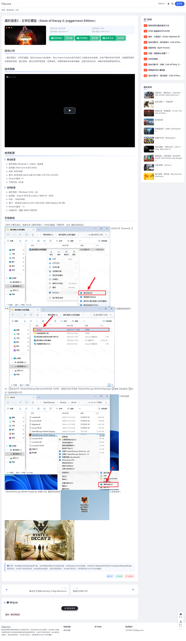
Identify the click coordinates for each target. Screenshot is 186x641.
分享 (111, 576)
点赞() (130, 576)
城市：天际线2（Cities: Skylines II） (164, 36)
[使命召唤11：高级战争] (149, 104)
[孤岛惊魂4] (149, 122)
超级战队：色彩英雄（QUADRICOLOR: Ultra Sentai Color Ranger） (168, 158)
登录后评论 (71, 608)
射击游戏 (10, 10)
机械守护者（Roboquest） (166, 138)
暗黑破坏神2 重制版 (156, 70)
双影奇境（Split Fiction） (159, 47)
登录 (181, 4)
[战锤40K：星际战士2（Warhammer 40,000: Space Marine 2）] (149, 95)
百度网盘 (58, 38)
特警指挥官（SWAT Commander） (167, 130)
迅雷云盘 (109, 38)
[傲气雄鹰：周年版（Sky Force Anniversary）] (149, 176)
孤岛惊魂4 (159, 120)
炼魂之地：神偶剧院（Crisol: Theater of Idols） (168, 112)
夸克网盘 (84, 38)
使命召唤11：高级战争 (164, 101)
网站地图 (67, 630)
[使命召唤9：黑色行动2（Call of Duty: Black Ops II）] (149, 149)
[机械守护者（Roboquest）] (149, 140)
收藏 (120, 576)
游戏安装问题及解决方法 (158, 25)
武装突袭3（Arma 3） (164, 165)
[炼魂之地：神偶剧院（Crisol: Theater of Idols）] (149, 113)
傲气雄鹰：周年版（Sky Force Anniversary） (168, 175)
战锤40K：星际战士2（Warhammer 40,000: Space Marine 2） (168, 93)
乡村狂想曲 (153, 59)
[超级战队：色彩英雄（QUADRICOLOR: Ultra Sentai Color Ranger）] (149, 158)
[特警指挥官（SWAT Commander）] (149, 131)
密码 (68, 38)
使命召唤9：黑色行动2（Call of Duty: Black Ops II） (167, 148)
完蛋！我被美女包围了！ (158, 53)
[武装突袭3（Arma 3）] (149, 167)
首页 (3, 10)
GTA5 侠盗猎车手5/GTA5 (159, 31)
